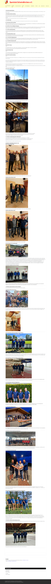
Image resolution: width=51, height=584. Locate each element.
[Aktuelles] (12, 6)
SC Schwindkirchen (7, 5)
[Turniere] (22, 6)
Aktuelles (13, 5)
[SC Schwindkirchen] (5, 6)
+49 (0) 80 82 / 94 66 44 (25, 560)
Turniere (23, 5)
